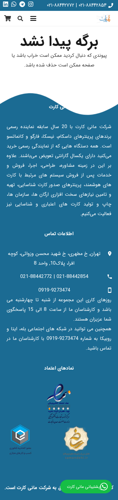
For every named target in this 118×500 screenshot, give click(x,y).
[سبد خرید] (7, 18)
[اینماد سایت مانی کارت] (59, 403)
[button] (33, 18)
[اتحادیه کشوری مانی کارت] (20, 439)
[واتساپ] (13, 4)
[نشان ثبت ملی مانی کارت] (76, 442)
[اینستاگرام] (30, 4)
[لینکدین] (5, 4)
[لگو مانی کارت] (105, 18)
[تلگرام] (22, 4)
